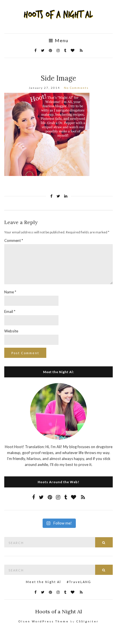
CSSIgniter (87, 621)
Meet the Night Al (43, 582)
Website (11, 331)
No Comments (76, 87)
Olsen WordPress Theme (43, 621)
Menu (60, 40)
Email (9, 311)
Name (10, 292)
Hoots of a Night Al (58, 611)
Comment (13, 240)
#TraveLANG (79, 582)
